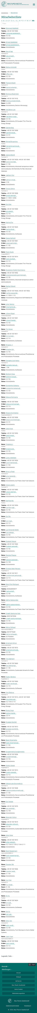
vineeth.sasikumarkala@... (14, 618)
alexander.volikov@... (12, 824)
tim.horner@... (10, 336)
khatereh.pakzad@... (12, 546)
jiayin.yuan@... (10, 943)
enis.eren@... (10, 211)
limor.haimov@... (11, 307)
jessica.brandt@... (11, 162)
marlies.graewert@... (12, 293)
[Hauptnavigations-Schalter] (34, 4)
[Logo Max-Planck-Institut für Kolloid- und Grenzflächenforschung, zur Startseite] (15, 4)
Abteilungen (6, 969)
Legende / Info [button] (6, 956)
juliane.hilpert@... (11, 320)
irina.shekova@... (11, 699)
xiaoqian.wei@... (11, 871)
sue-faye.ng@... (10, 507)
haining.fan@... (10, 229)
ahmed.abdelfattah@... (13, 45)
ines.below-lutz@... (11, 116)
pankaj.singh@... (11, 713)
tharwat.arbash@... (12, 87)
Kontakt (5, 966)
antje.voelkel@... (11, 842)
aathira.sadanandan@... (13, 604)
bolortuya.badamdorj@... (13, 101)
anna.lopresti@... (11, 476)
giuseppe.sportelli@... (12, 729)
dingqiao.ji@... (10, 349)
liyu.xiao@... (9, 885)
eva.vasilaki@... (10, 808)
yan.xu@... (9, 914)
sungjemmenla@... (11, 757)
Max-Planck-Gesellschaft (18, 985)
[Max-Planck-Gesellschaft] (11, 1001)
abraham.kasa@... (11, 377)
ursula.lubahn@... (11, 492)
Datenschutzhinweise (12, 1006)
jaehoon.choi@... (11, 180)
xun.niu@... (9, 521)
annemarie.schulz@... (12, 650)
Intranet (18, 972)
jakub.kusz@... (10, 435)
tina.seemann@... (11, 666)
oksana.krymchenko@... (13, 420)
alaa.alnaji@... (10, 56)
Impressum (27, 1006)
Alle (33, 20)
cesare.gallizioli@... (12, 243)
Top (33, 964)
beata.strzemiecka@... (12, 743)
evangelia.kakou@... (12, 365)
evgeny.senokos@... (12, 684)
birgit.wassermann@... (13, 855)
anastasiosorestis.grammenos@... (16, 275)
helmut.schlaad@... (12, 634)
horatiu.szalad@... (11, 772)
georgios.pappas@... (12, 560)
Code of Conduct (18, 989)
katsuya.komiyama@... (13, 404)
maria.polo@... (10, 591)
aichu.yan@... (10, 925)
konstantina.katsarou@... (13, 388)
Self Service (18, 981)
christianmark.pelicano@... (14, 575)
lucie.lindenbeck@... (12, 463)
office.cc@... (9, 74)
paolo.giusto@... (11, 259)
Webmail (18, 977)
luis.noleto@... (10, 532)
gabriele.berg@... (11, 133)
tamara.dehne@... (11, 195)
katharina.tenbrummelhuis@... (15, 790)
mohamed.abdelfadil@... (13, 33)
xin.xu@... (9, 903)
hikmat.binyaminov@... (13, 146)
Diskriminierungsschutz (18, 993)
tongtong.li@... (10, 449)
